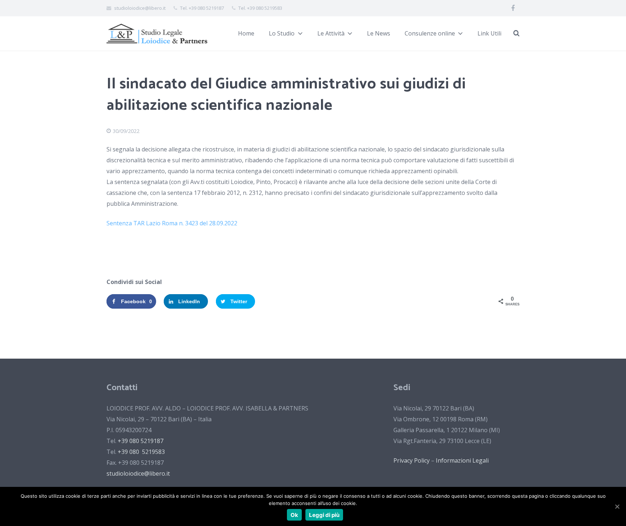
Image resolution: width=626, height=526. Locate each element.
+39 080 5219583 (141, 452)
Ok (294, 515)
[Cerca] (516, 33)
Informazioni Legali (462, 460)
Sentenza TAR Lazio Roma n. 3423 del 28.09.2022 (172, 223)
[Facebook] (512, 8)
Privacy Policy (411, 460)
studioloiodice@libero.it (138, 473)
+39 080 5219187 (140, 441)
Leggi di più (324, 515)
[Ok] (617, 506)
